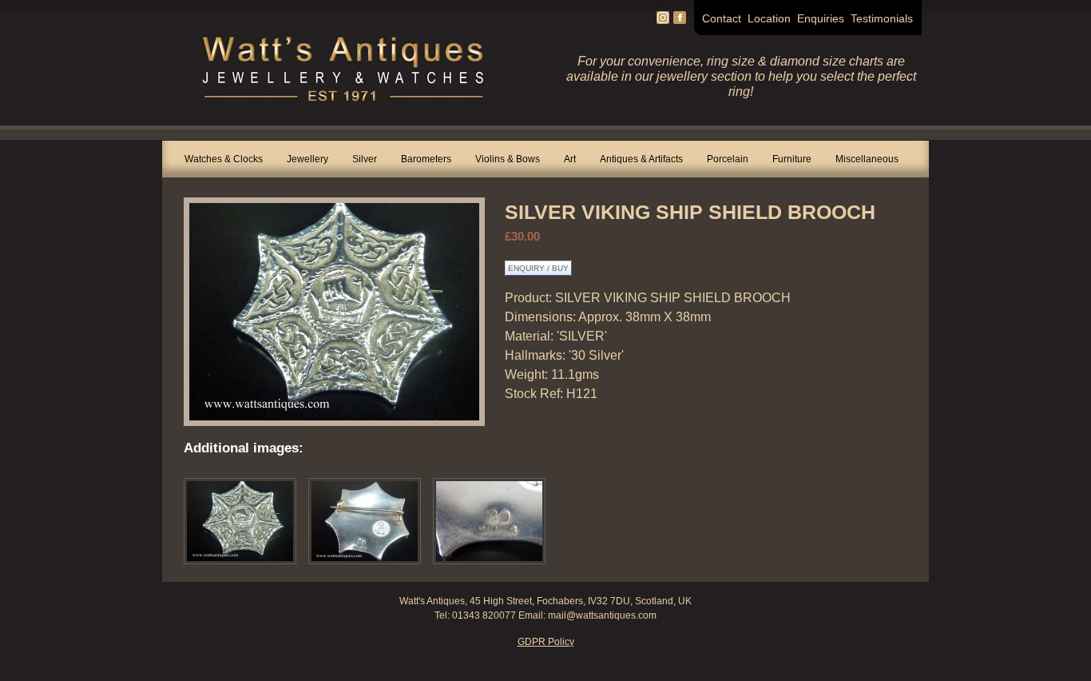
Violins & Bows (507, 159)
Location (769, 18)
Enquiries (820, 18)
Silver (364, 159)
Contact (721, 18)
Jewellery (307, 159)
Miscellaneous (867, 159)
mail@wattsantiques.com (602, 615)
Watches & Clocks (223, 159)
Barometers (426, 159)
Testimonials (882, 18)
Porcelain (727, 159)
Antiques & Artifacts (641, 159)
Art (570, 159)
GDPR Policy (546, 641)
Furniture (791, 159)
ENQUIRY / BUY (538, 268)
